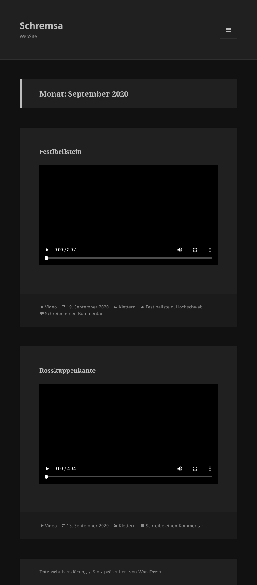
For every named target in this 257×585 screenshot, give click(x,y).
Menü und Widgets (228, 38)
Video (51, 307)
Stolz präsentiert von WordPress (127, 572)
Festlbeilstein (60, 151)
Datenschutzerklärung (63, 572)
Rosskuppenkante (67, 370)
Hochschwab (189, 307)
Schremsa (41, 25)
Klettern (127, 307)
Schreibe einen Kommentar (74, 313)
